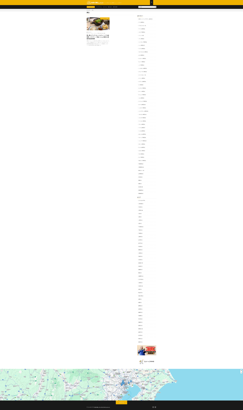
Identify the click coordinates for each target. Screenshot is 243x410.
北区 (139, 223)
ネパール (105, 6)
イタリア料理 (141, 32)
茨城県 (139, 315)
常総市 (139, 256)
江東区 (139, 282)
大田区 (139, 253)
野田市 (139, 338)
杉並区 (139, 266)
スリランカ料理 (141, 81)
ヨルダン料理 (141, 150)
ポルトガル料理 (141, 134)
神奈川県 (140, 295)
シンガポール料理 (142, 68)
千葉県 (139, 233)
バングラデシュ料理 (142, 111)
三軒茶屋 (140, 203)
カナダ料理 (140, 55)
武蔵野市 (140, 276)
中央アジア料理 (141, 160)
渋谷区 (139, 286)
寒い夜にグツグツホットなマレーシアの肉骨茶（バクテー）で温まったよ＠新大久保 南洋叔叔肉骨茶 (98, 37)
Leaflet (242, 400)
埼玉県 (139, 246)
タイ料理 (140, 84)
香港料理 (140, 193)
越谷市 (139, 332)
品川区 (139, 239)
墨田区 (139, 249)
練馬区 (139, 305)
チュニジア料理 (141, 94)
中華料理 (140, 167)
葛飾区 (139, 322)
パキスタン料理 (141, 114)
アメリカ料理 (141, 28)
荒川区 (139, 318)
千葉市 (139, 230)
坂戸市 (139, 243)
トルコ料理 (140, 98)
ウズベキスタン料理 (142, 51)
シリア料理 (140, 65)
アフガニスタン (141, 25)
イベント (140, 35)
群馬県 (139, 309)
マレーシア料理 (105, 18)
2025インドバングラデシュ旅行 (144, 19)
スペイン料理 (141, 78)
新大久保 (110, 6)
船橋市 (139, 312)
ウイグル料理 (141, 48)
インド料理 (140, 45)
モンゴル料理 (141, 147)
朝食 (139, 183)
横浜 (139, 272)
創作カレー (140, 170)
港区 (139, 289)
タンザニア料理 (141, 88)
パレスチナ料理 (141, 117)
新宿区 (139, 262)
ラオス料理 (140, 154)
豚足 (104, 33)
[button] (121, 384)
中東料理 (140, 163)
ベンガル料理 (141, 130)
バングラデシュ (99, 6)
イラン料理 (140, 38)
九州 (139, 213)
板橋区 (139, 269)
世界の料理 (115, 6)
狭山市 (139, 292)
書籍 (139, 180)
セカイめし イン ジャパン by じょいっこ (102, 407)
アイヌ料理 (140, 22)
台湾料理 (140, 173)
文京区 (139, 259)
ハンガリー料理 (141, 107)
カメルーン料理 (141, 58)
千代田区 (140, 226)
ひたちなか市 (141, 200)
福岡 (139, 299)
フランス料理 (141, 124)
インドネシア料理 (142, 42)
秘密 (139, 302)
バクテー (92, 33)
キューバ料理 (141, 61)
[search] (155, 7)
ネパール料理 (141, 104)
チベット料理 (141, 91)
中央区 (139, 207)
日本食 (139, 177)
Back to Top (121, 402)
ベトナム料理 (141, 127)
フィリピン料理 (141, 121)
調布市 (139, 325)
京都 (139, 216)
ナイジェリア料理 (142, 101)
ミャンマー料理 (141, 140)
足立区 (139, 335)
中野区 (139, 210)
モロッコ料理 (141, 144)
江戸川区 (140, 279)
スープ (89, 33)
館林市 (139, 342)
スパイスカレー (141, 74)
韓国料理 (140, 190)
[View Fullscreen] (2, 371)
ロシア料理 (140, 157)
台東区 (139, 236)
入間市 (139, 220)
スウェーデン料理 (142, 71)
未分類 (139, 186)
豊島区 (139, 328)
